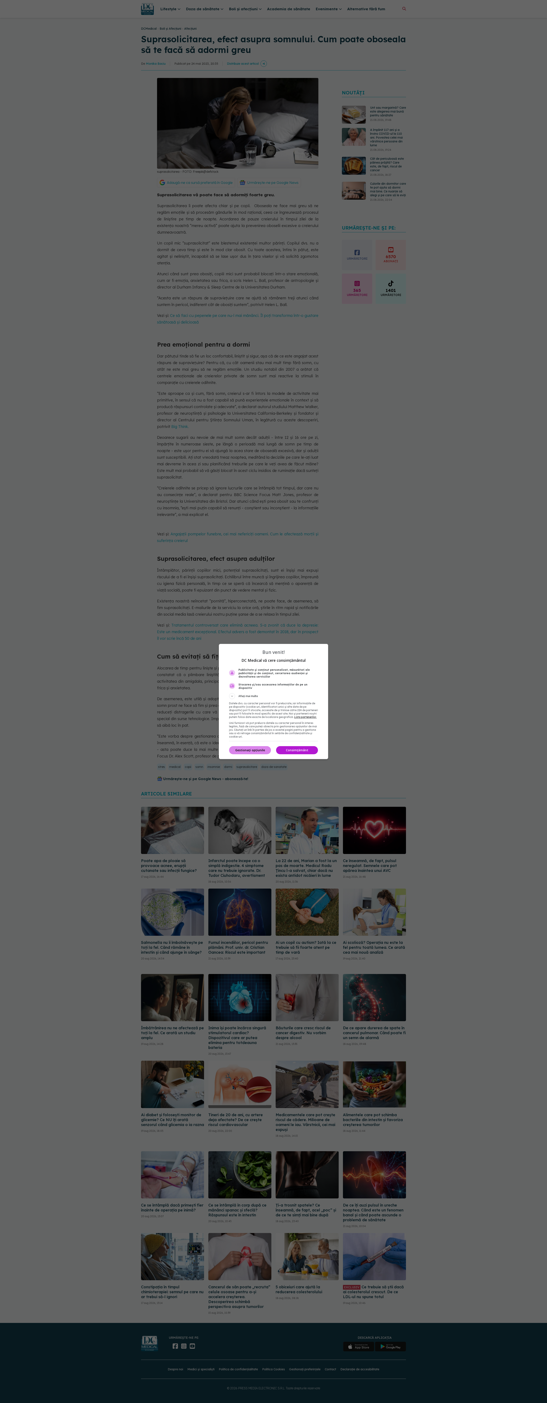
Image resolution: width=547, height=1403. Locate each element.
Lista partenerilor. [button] (305, 717)
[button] (273, 696)
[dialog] (273, 701)
